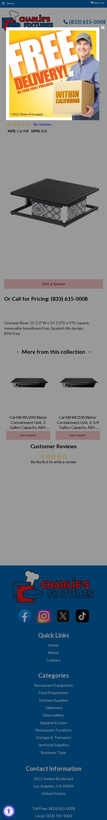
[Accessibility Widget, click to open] (9, 811)
